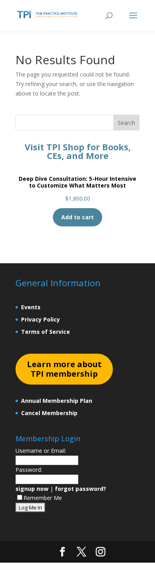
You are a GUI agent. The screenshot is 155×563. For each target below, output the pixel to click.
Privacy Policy (40, 319)
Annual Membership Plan (56, 400)
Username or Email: (40, 450)
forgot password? (80, 488)
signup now (31, 488)
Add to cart (77, 217)
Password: (28, 469)
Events (31, 307)
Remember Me (42, 498)
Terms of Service (45, 331)
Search (126, 122)
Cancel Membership (49, 413)
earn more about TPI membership (64, 369)
